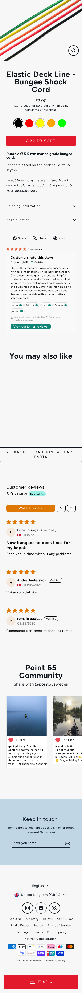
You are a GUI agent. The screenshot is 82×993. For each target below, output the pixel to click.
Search (38, 925)
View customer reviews (30, 326)
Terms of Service (59, 925)
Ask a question (18, 220)
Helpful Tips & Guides (58, 919)
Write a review (31, 508)
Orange (51, 123)
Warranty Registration (41, 938)
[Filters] (61, 508)
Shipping (62, 105)
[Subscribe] (67, 843)
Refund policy (57, 932)
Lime (62, 123)
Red (29, 123)
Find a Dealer (20, 925)
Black (18, 123)
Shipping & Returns (29, 932)
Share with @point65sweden (41, 684)
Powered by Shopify (55, 960)
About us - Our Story (23, 919)
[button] (16, 249)
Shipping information (23, 206)
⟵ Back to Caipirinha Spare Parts (41, 454)
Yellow (40, 123)
